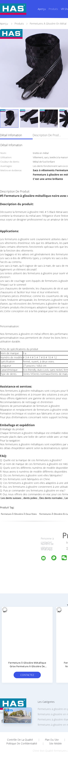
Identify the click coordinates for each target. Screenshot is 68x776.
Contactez (27, 675)
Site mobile (55, 743)
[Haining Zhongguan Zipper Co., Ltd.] (46, 558)
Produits (53, 9)
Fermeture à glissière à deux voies (19, 513)
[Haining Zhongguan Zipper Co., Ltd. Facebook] (2, 721)
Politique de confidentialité (21, 743)
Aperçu (42, 9)
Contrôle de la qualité (20, 739)
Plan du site (52, 739)
